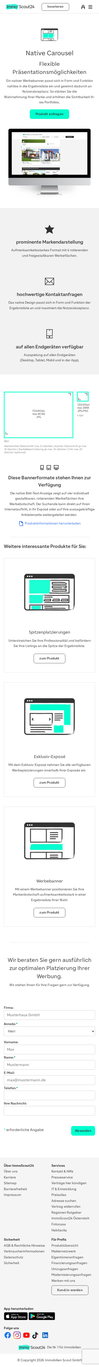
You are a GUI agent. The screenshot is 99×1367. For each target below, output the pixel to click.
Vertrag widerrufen (65, 1207)
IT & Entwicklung (63, 1189)
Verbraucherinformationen (24, 1251)
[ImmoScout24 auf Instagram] (17, 1338)
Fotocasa (58, 1224)
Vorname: (11, 1042)
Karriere (10, 1177)
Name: (9, 1057)
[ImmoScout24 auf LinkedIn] (45, 1338)
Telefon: (10, 1088)
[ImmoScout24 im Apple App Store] (16, 1319)
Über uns (11, 1171)
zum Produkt (49, 658)
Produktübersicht (64, 1246)
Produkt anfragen (49, 114)
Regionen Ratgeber (66, 1213)
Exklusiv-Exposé (49, 756)
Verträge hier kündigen (69, 1183)
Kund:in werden (70, 1290)
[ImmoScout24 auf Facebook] (8, 1338)
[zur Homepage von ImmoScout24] (20, 8)
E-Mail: (9, 1073)
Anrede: (10, 1024)
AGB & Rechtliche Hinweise (24, 1246)
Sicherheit (11, 1263)
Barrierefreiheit (15, 1189)
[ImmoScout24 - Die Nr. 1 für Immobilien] (31, 1347)
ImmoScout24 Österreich (70, 1218)
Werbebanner (49, 881)
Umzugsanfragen (64, 1269)
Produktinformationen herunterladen (53, 523)
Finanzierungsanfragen (69, 1263)
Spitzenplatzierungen (49, 632)
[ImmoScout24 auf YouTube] (27, 1338)
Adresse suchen (63, 1201)
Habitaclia (59, 1230)
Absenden (83, 1131)
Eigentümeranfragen (67, 1257)
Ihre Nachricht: (15, 1103)
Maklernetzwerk (63, 1251)
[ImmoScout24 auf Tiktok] (36, 1338)
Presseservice (62, 1177)
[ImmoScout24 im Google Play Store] (42, 1319)
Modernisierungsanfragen (71, 1275)
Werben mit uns (63, 1281)
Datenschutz (13, 1257)
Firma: (9, 1008)
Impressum (12, 1195)
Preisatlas (58, 1195)
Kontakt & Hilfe (62, 1171)
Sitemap (10, 1183)
